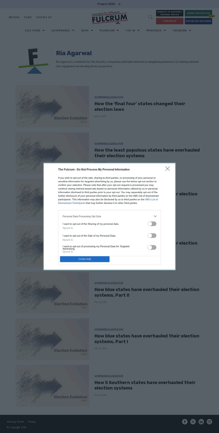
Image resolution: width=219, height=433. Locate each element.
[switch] (151, 223)
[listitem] (109, 216)
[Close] (168, 169)
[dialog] (109, 216)
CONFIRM (85, 259)
